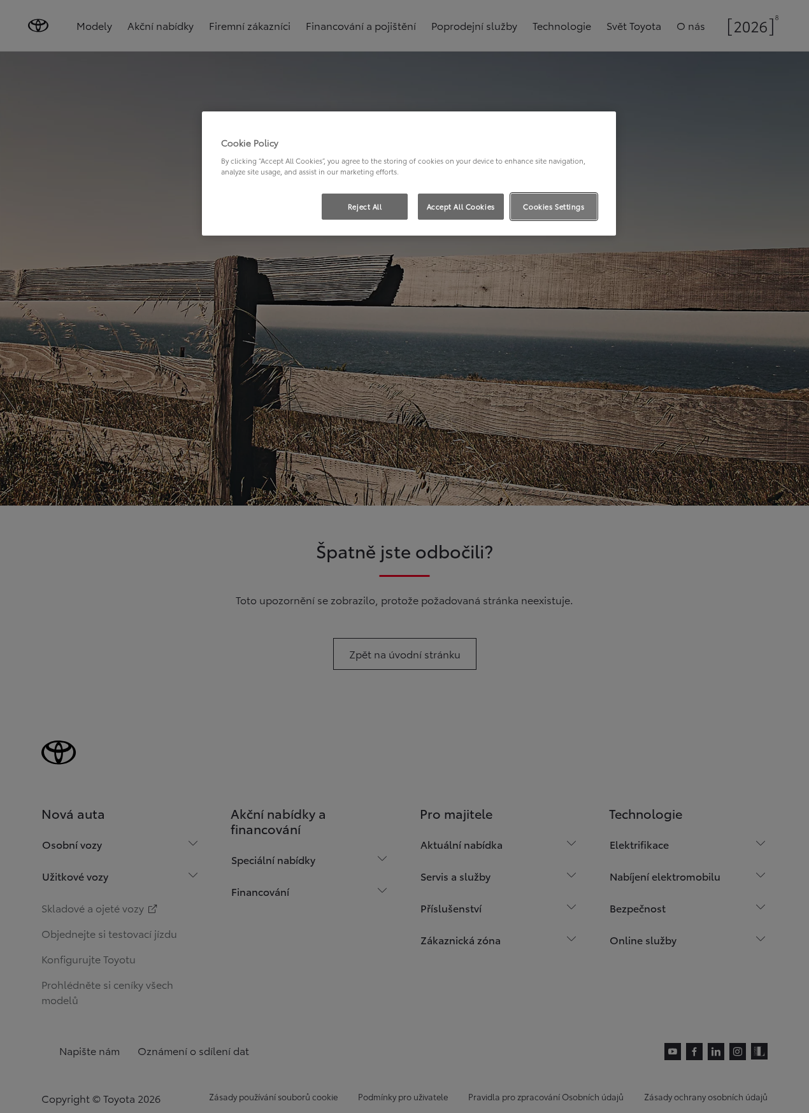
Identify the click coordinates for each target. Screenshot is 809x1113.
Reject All (365, 206)
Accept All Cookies (461, 206)
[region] (409, 173)
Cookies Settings (553, 206)
